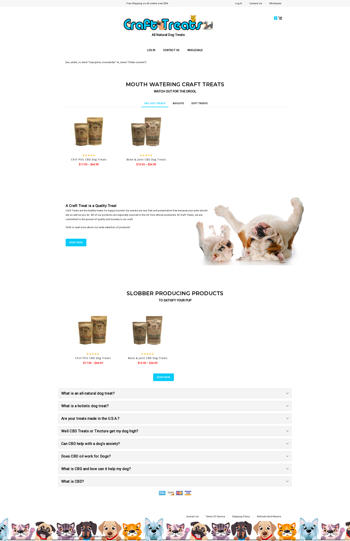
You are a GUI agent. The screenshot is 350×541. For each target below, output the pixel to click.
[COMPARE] (101, 132)
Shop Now (163, 377)
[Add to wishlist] (86, 132)
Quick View (92, 132)
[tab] (154, 103)
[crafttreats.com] (168, 22)
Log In (238, 3)
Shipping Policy (241, 516)
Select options (76, 132)
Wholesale (275, 3)
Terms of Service (215, 516)
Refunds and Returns (269, 516)
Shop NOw (76, 242)
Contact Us (255, 3)
